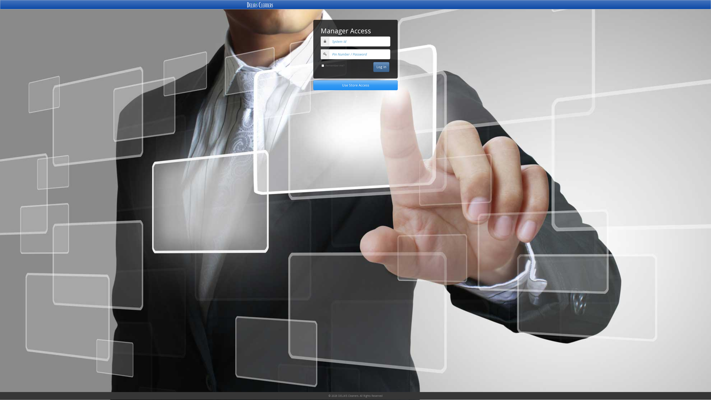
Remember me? (334, 65)
